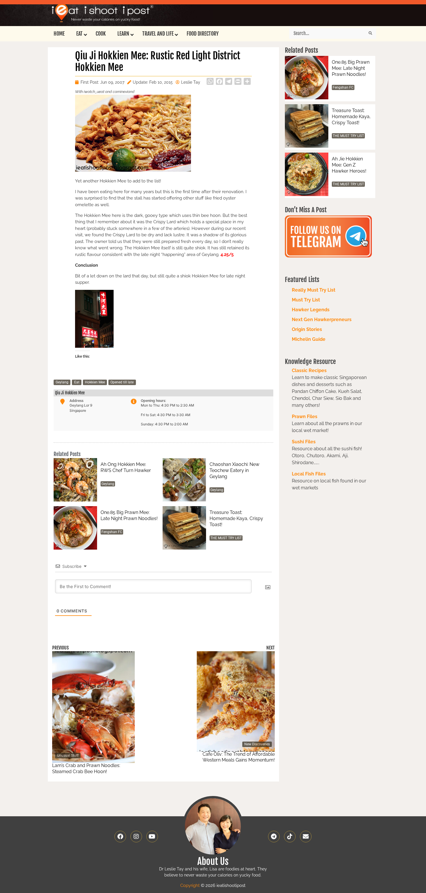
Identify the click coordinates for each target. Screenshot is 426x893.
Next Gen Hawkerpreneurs (322, 319)
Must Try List (306, 300)
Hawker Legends (310, 309)
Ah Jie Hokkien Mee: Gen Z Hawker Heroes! (349, 165)
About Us (213, 861)
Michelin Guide (308, 339)
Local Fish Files (309, 474)
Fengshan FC (111, 532)
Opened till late (122, 382)
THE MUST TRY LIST (226, 538)
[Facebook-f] (120, 836)
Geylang (62, 382)
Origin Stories (307, 329)
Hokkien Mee (95, 382)
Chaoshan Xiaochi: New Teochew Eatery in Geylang (234, 470)
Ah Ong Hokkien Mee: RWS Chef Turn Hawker (126, 467)
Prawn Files (304, 416)
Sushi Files (304, 441)
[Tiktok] (290, 836)
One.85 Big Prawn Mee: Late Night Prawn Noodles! (129, 515)
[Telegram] (274, 836)
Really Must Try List (313, 290)
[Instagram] (136, 836)
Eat (76, 382)
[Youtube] (152, 836)
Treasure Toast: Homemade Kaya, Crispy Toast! (236, 518)
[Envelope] (306, 836)
